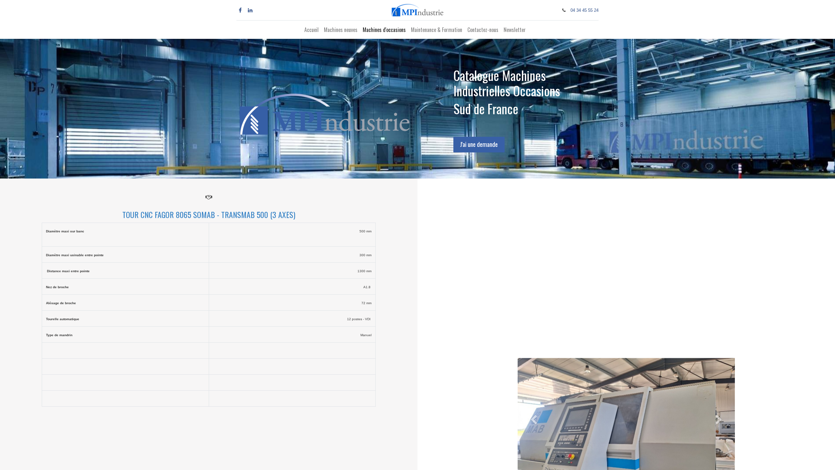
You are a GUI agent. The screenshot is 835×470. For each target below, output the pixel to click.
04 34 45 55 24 (584, 10)
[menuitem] (311, 29)
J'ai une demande (479, 144)
